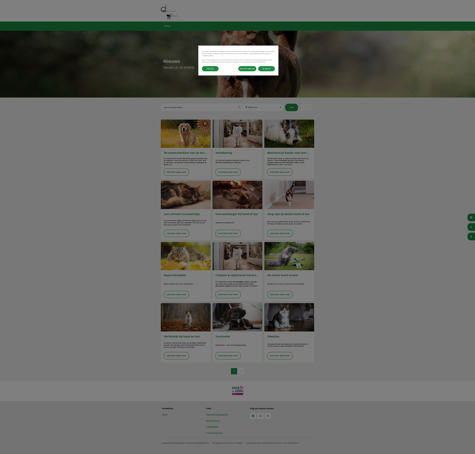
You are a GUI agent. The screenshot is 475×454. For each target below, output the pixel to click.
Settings (210, 69)
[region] (238, 60)
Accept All (266, 69)
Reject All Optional (247, 69)
